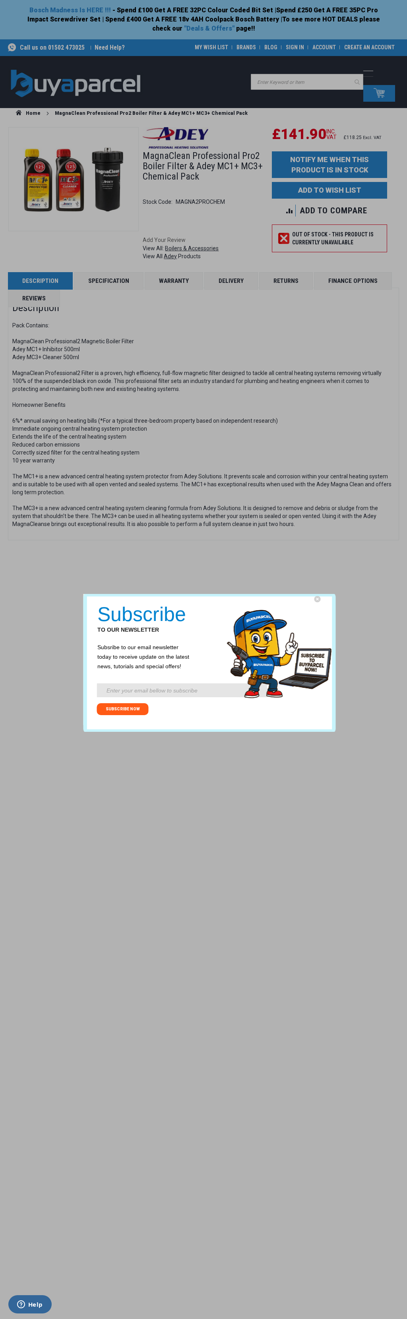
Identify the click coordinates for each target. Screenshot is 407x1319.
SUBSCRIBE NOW (123, 709)
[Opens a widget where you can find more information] (30, 1305)
